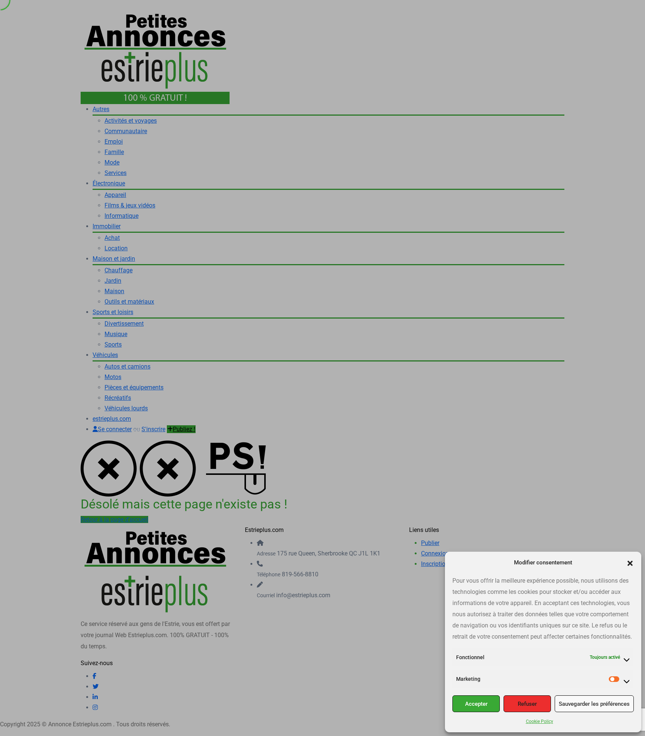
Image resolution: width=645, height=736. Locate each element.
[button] (630, 562)
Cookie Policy (539, 721)
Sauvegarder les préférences (594, 704)
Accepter (476, 704)
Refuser (527, 704)
